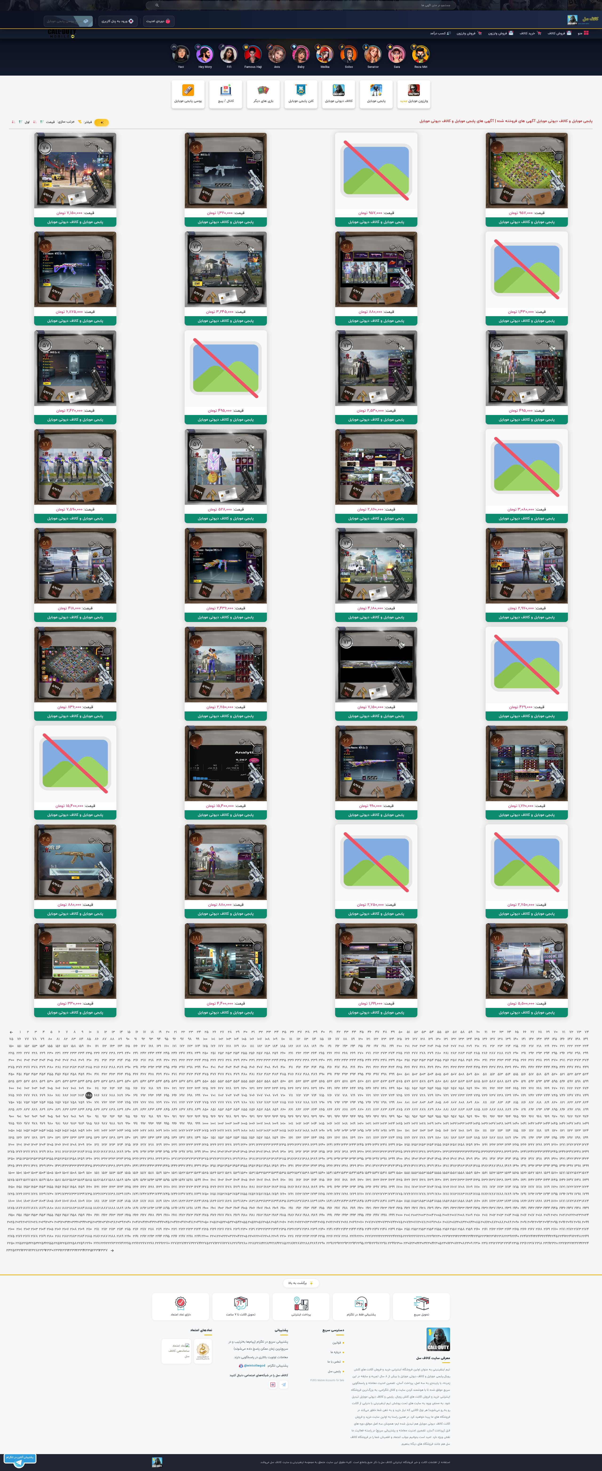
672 (570, 1088)
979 (42, 1123)
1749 (197, 1194)
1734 (81, 1194)
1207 (65, 1145)
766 (135, 1102)
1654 (42, 1187)
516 (523, 1074)
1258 (461, 1145)
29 (237, 1032)
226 (19, 1053)
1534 (275, 1173)
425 (399, 1067)
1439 (119, 1166)
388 (112, 1067)
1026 (407, 1123)
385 (89, 1067)
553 (228, 1081)
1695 (360, 1187)
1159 (275, 1138)
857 (260, 1109)
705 (244, 1095)
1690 (322, 1187)
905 (50, 1116)
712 (298, 1095)
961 (485, 1116)
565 (322, 1081)
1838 (306, 1201)
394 (159, 1067)
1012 (298, 1123)
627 (221, 1088)
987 (104, 1123)
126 (407, 1039)
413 (306, 1067)
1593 (150, 1180)
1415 (516, 1159)
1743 (150, 1194)
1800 (11, 1201)
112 (298, 1039)
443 (539, 1067)
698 (190, 1095)
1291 (135, 1152)
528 (35, 1081)
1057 (65, 1131)
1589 (119, 1180)
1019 (352, 1123)
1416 (523, 1159)
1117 (531, 1131)
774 (197, 1102)
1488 (500, 1166)
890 (516, 1109)
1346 (562, 1152)
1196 (562, 1138)
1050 (11, 1131)
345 (360, 1060)
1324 (391, 1152)
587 (492, 1081)
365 (516, 1060)
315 (128, 1060)
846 (174, 1109)
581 (445, 1081)
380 (50, 1067)
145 (554, 1039)
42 (339, 1032)
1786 (484, 1194)
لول (27, 122)
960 (477, 1116)
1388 (306, 1159)
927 (221, 1116)
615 (127, 1088)
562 (298, 1081)
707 (260, 1095)
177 (220, 1046)
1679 (236, 1187)
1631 (446, 1180)
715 (321, 1095)
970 (554, 1116)
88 (112, 1039)
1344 (546, 1152)
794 (353, 1102)
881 (445, 1109)
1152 (221, 1138)
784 (275, 1102)
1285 (88, 1152)
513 (500, 1074)
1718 (539, 1187)
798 (384, 1102)
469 (159, 1074)
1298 (189, 1152)
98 (190, 1039)
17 (144, 1032)
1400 (399, 1159)
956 (446, 1116)
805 (438, 1102)
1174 (391, 1138)
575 (399, 1081)
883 (461, 1109)
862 (298, 1109)
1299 (197, 1152)
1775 (399, 1194)
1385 (282, 1159)
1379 (236, 1159)
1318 (345, 1152)
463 (112, 1074)
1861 (484, 1201)
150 (11, 1046)
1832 (259, 1201)
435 (477, 1067)
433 (461, 1067)
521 (562, 1074)
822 (570, 1102)
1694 (353, 1187)
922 (182, 1116)
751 (19, 1102)
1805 (50, 1201)
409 (275, 1067)
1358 (73, 1159)
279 (430, 1053)
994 (159, 1123)
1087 (298, 1131)
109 (275, 1039)
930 (244, 1116)
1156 (252, 1138)
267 (337, 1053)
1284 (81, 1152)
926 (213, 1116)
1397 (375, 1159)
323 (189, 1060)
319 (158, 1060)
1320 (360, 1152)
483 (267, 1074)
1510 (89, 1173)
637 (298, 1088)
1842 (337, 1201)
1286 (96, 1152)
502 (415, 1074)
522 (570, 1074)
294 (547, 1053)
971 (562, 1116)
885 (477, 1109)
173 (190, 1046)
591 (523, 1081)
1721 (562, 1187)
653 (423, 1088)
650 (399, 1088)
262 (298, 1053)
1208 (73, 1145)
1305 (244, 1152)
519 (546, 1074)
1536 (290, 1173)
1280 (50, 1152)
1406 (446, 1159)
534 (81, 1081)
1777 (414, 1194)
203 (423, 1046)
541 (135, 1081)
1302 (220, 1152)
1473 (383, 1166)
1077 (220, 1131)
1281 (58, 1152)
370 (554, 1060)
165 (127, 1046)
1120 (554, 1131)
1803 (34, 1201)
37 (299, 1032)
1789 (507, 1194)
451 (19, 1074)
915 (127, 1116)
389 (120, 1067)
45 (362, 1032)
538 (112, 1081)
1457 (259, 1166)
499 (391, 1074)
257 (260, 1053)
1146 (174, 1138)
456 (58, 1074)
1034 (469, 1123)
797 (376, 1102)
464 (120, 1074)
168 (151, 1046)
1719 (547, 1187)
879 (430, 1109)
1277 (26, 1152)
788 (306, 1102)
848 (190, 1109)
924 (197, 1116)
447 (570, 1067)
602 (26, 1088)
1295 (166, 1152)
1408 (461, 1159)
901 (19, 1116)
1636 (484, 1180)
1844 (352, 1201)
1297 (182, 1152)
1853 (422, 1201)
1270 (554, 1145)
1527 (220, 1173)
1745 (166, 1194)
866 (329, 1109)
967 (531, 1116)
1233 (267, 1145)
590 (516, 1081)
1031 (446, 1123)
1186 (484, 1138)
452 (27, 1074)
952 (415, 1116)
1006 (252, 1123)
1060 (89, 1131)
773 (189, 1102)
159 (81, 1046)
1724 (585, 1187)
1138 (112, 1138)
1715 (516, 1187)
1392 (337, 1159)
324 (197, 1060)
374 (585, 1060)
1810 (89, 1201)
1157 (260, 1138)
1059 (81, 1131)
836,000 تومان (69, 707)
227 (27, 1053)
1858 (461, 1201)
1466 (329, 1166)
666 (523, 1088)
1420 (554, 1159)
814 (508, 1102)
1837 (298, 1201)
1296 (174, 1152)
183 (267, 1046)
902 (26, 1116)
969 (546, 1116)
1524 (197, 1173)
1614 (314, 1180)
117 (337, 1039)
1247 (375, 1145)
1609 (275, 1180)
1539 (313, 1173)
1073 (189, 1131)
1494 (546, 1166)
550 (205, 1081)
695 (166, 1095)
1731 (58, 1194)
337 (298, 1060)
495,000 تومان (521, 410)
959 (469, 1116)
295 (554, 1053)
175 (205, 1046)
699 (197, 1095)
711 (291, 1095)
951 (407, 1116)
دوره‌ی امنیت (155, 21)
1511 (96, 1173)
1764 (313, 1194)
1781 (446, 1194)
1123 (578, 1131)
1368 (150, 1159)
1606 (252, 1180)
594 (547, 1081)
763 (112, 1102)
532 (66, 1081)
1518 (151, 1173)
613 (112, 1088)
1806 (58, 1201)
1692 (337, 1187)
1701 (407, 1187)
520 (554, 1074)
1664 (120, 1187)
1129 (42, 1138)
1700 (399, 1187)
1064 (120, 1131)
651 (407, 1088)
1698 (384, 1187)
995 (166, 1123)
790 (322, 1102)
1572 (569, 1173)
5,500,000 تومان (520, 1003)
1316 (330, 1152)
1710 (477, 1187)
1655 (50, 1187)
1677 (220, 1187)
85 (89, 1039)
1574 (585, 1173)
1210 (89, 1145)
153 (34, 1046)
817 (531, 1102)
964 (508, 1116)
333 (267, 1060)
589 (508, 1081)
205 (438, 1046)
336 (291, 1060)
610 (89, 1088)
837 (104, 1109)
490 (322, 1074)
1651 (19, 1187)
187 (298, 1046)
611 (97, 1088)
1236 (290, 1145)
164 (120, 1046)
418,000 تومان (69, 608)
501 (407, 1074)
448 (578, 1067)
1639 (508, 1180)
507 (454, 1074)
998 (190, 1123)
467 (143, 1074)
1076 (213, 1131)
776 (213, 1102)
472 (182, 1074)
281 (446, 1053)
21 (175, 1032)
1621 (368, 1180)
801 (407, 1102)
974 (586, 1116)
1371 (174, 1159)
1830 (244, 1201)
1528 (228, 1173)
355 (438, 1060)
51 (408, 1032)
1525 (205, 1173)
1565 (515, 1173)
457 (66, 1074)
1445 (166, 1166)
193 (345, 1046)
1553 (422, 1173)
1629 (430, 1180)
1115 (515, 1131)
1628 (422, 1180)
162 (104, 1046)
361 (484, 1060)
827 (27, 1109)
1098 (384, 1131)
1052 (27, 1131)
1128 (35, 1138)
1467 (337, 1166)
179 (236, 1046)
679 (42, 1095)
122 (376, 1039)
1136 (97, 1138)
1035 (476, 1123)
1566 (523, 1173)
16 (136, 1032)
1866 (523, 1201)
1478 (422, 1166)
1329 (430, 1152)
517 (531, 1074)
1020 (360, 1123)
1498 (577, 1166)
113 (306, 1039)
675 (11, 1095)
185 (282, 1046)
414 (314, 1067)
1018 (345, 1123)
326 (213, 1060)
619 (159, 1088)
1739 (119, 1194)
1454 (236, 1166)
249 (197, 1053)
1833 (267, 1201)
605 (50, 1088)
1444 (158, 1166)
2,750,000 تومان (219, 707)
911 (97, 1116)
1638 (500, 1180)
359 (469, 1060)
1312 (298, 1152)
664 (508, 1088)
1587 (104, 1180)
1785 (476, 1194)
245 (166, 1053)
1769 (353, 1194)
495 (361, 1074)
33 (268, 1032)
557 (260, 1081)
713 (306, 1095)
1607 (260, 1180)
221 (562, 1046)
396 (174, 1067)
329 (236, 1060)
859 (275, 1109)
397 (182, 1067)
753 (34, 1102)
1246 (368, 1145)
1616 (329, 1180)
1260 (477, 1145)
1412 (492, 1159)
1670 (166, 1187)
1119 (547, 1131)
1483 (461, 1166)
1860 (477, 1201)
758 (73, 1102)
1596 (174, 1180)
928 (228, 1116)
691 (135, 1095)
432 (454, 1067)
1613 (306, 1180)
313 (112, 1060)
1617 (337, 1180)
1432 (65, 1166)
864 (314, 1109)
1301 (213, 1152)
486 (291, 1074)
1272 (569, 1145)
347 (376, 1060)
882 (454, 1109)
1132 (66, 1138)
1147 (182, 1138)
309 (81, 1060)
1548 (383, 1173)
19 (160, 1032)
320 (167, 1060)
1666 (136, 1187)
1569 (547, 1173)
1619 (352, 1180)
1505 (50, 1173)
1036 (484, 1123)
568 (345, 1081)
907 (65, 1116)
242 (143, 1053)
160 (89, 1046)
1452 (220, 1166)
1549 (391, 1173)
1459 (275, 1166)
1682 (259, 1187)
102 (221, 1039)
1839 (313, 1201)
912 (104, 1116)
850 (205, 1109)
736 (485, 1095)
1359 (81, 1159)
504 (430, 1074)
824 (585, 1102)
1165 (322, 1138)
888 (500, 1109)
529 (42, 1081)
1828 (228, 1201)
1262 (492, 1145)
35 (284, 1032)
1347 (569, 1152)
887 (492, 1109)
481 (251, 1074)
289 (508, 1053)
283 (461, 1053)
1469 (353, 1166)
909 (81, 1116)
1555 (438, 1173)
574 (391, 1081)
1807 (65, 1201)
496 (368, 1074)
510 (477, 1074)
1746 (174, 1194)
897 (570, 1109)
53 (424, 1032)
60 (478, 1032)
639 (314, 1088)
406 (252, 1067)
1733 (73, 1194)
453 (34, 1074)
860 (283, 1109)
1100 (399, 1131)
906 (57, 1116)
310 (89, 1060)
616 (135, 1088)
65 (517, 1032)
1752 (220, 1194)
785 (283, 1102)
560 (283, 1081)
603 (34, 1088)
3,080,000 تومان (520, 509)
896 (562, 1109)
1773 (383, 1194)
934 (275, 1116)
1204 (42, 1145)
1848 (383, 1201)
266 (329, 1053)
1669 (159, 1187)
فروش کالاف (556, 33)
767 (143, 1102)
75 (11, 1039)
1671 (174, 1187)
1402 (415, 1159)
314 (120, 1060)
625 (205, 1088)
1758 (267, 1194)
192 (337, 1046)
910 (89, 1116)
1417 (531, 1159)
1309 (275, 1152)
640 (322, 1088)
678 (35, 1095)
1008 (267, 1123)
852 (221, 1109)
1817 (143, 1201)
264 (314, 1053)
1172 (376, 1138)
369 (547, 1060)
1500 (11, 1173)
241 (135, 1053)
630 (244, 1088)
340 (322, 1060)
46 (369, 1032)
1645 (554, 1180)
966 (523, 1116)
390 (128, 1067)
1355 (50, 1159)
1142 (143, 1138)
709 (275, 1095)
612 (104, 1088)
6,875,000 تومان (69, 312)
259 (275, 1053)
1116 (523, 1131)
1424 (585, 1159)
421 (368, 1067)
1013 (306, 1123)
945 (361, 1116)
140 (515, 1039)
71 (563, 1032)
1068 (151, 1131)
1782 (453, 1194)
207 (453, 1046)
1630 (438, 1180)
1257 (453, 1145)
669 (546, 1088)
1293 (150, 1152)
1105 (438, 1131)
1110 (477, 1131)
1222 (182, 1145)
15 (129, 1032)
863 (306, 1109)
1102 (415, 1131)
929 (236, 1116)
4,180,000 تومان (370, 608)
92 (143, 1039)
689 (120, 1095)
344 (352, 1060)
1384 (275, 1159)
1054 (42, 1131)
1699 (392, 1187)
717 (337, 1095)
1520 (166, 1173)
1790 (516, 1194)
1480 (438, 1166)
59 (470, 1032)
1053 (34, 1131)
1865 (515, 1201)
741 (523, 1095)
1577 (26, 1180)
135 (477, 1039)
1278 (34, 1152)
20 (168, 1032)
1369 (158, 1159)
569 (353, 1081)
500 (399, 1074)
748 (578, 1095)
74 (587, 1032)
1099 (392, 1131)
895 (555, 1109)
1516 (135, 1173)
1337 (492, 1152)
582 (454, 1081)
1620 (360, 1180)
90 (127, 1039)
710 (283, 1095)
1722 (569, 1187)
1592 (143, 1180)
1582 (65, 1180)
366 (523, 1060)
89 (120, 1039)
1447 (181, 1166)
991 (135, 1123)
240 (128, 1053)
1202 (27, 1145)
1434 (81, 1166)
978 (35, 1123)
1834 (275, 1201)
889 (508, 1109)
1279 (42, 1152)
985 (89, 1123)
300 (11, 1060)
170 (166, 1046)
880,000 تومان (370, 312)
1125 (11, 1138)
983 (73, 1123)
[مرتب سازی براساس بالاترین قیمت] (42, 122)
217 (531, 1046)
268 (345, 1053)
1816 (135, 1201)
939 (314, 1116)
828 (35, 1109)
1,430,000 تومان (521, 312)
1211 (96, 1145)
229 (42, 1053)
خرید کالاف (527, 33)
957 (454, 1116)
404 (236, 1067)
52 (416, 1032)
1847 (375, 1201)
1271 (562, 1145)
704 (236, 1095)
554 (236, 1081)
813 (500, 1102)
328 (229, 1060)
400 (205, 1067)
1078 (228, 1131)
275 (399, 1053)
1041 (523, 1123)
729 (430, 1095)
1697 (376, 1187)
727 (415, 1095)
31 (253, 1032)
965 (516, 1116)
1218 (151, 1145)
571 (368, 1081)
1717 (531, 1187)
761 (96, 1102)
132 (453, 1039)
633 (267, 1088)
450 (11, 1074)
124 (391, 1039)
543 (151, 1081)
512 (492, 1074)
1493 (538, 1166)
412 (298, 1067)
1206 (58, 1145)
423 (384, 1067)
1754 (236, 1194)
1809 (81, 1201)
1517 (143, 1173)
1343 (538, 1152)
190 (322, 1046)
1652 (27, 1187)
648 (384, 1088)
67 (532, 1032)
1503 (34, 1173)
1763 (306, 1194)
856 (252, 1109)
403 (229, 1067)
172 (182, 1046)
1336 (484, 1152)
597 (570, 1081)
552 (221, 1081)
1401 (407, 1159)
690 (127, 1095)
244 (159, 1053)
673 (578, 1088)
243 (151, 1053)
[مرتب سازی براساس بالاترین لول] (21, 122)
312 (104, 1060)
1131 (57, 1138)
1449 (197, 1166)
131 (446, 1039)
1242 (337, 1145)
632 (260, 1088)
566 (329, 1081)
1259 (469, 1145)
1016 (329, 1123)
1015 (322, 1123)
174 (197, 1046)
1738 (112, 1194)
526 (19, 1081)
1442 (143, 1166)
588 (500, 1081)
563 (306, 1081)
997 (182, 1123)
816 (523, 1102)
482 (260, 1074)
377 (27, 1067)
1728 (34, 1194)
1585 (88, 1180)
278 (423, 1053)
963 (500, 1116)
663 (500, 1088)
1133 (73, 1138)
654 (430, 1088)
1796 (562, 1194)
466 (135, 1074)
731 (446, 1095)
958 (461, 1116)
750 (11, 1102)
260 (282, 1053)
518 (539, 1074)
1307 (259, 1152)
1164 (314, 1138)
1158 (267, 1138)
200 (399, 1046)
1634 (469, 1180)
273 (384, 1053)
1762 (298, 1194)
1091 (329, 1131)
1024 (391, 1123)
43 (346, 1032)
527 (27, 1081)
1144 (159, 1138)
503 (423, 1074)
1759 (275, 1194)
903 (34, 1116)
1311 (290, 1152)
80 (50, 1039)
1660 (89, 1187)
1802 (27, 1201)
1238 (306, 1145)
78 (34, 1039)
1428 (34, 1166)
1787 (492, 1194)
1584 (81, 1180)
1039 (508, 1123)
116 (329, 1039)
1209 (81, 1145)
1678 (228, 1187)
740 (516, 1095)
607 (65, 1088)
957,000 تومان (521, 213)
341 (329, 1060)
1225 (205, 1145)
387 (104, 1067)
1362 (104, 1159)
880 (438, 1109)
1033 (461, 1123)
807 (454, 1102)
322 (182, 1060)
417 (337, 1067)
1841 (329, 1201)
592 (531, 1081)
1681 (252, 1187)
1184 (469, 1138)
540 (128, 1081)
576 (407, 1081)
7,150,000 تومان (69, 213)
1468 (344, 1166)
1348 (577, 1152)
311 (97, 1060)
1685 (282, 1187)
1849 (391, 1201)
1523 (189, 1173)
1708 (461, 1187)
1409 (469, 1159)
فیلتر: (88, 122)
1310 (283, 1152)
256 (252, 1053)
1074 (197, 1131)
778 (229, 1102)
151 (19, 1046)
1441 (135, 1166)
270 (360, 1053)
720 (360, 1095)
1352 (26, 1159)
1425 (11, 1166)
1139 (120, 1138)
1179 (430, 1138)
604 (42, 1088)
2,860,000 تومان (370, 509)
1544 (352, 1173)
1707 (453, 1187)
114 (314, 1039)
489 (314, 1074)
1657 (65, 1187)
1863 (500, 1201)
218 (539, 1046)
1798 (577, 1194)
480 (244, 1074)
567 (337, 1081)
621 (174, 1088)
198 (383, 1046)
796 (368, 1102)
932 (260, 1116)
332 (259, 1060)
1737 (104, 1194)
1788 (500, 1194)
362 (492, 1060)
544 (159, 1081)
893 (539, 1109)
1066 (136, 1131)
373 (577, 1060)
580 (438, 1081)
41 (330, 1032)
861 (290, 1109)
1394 (352, 1159)
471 (174, 1074)
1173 (384, 1138)
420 (360, 1067)
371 (562, 1060)
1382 (259, 1159)
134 (469, 1039)
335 (282, 1060)
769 (159, 1102)
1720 (554, 1187)
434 (469, 1067)
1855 (438, 1201)
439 (508, 1067)
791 (329, 1102)
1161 (291, 1138)
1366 (135, 1159)
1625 (399, 1180)
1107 (453, 1131)
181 (252, 1046)
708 (267, 1095)
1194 (547, 1138)
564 (314, 1081)
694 (159, 1095)
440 (516, 1067)
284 (469, 1053)
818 (539, 1102)
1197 (570, 1138)
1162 (298, 1138)
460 (89, 1074)
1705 (438, 1187)
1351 (19, 1159)
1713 (500, 1187)
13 (113, 1032)
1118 (539, 1131)
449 (586, 1067)
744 (547, 1095)
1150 (205, 1138)
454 (42, 1074)
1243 (344, 1145)
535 (89, 1081)
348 (383, 1060)
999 (197, 1123)
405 (244, 1067)
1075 (205, 1131)
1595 (166, 1180)
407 (260, 1067)
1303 (228, 1152)
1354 (42, 1159)
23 (191, 1032)
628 (228, 1088)
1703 (422, 1187)
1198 (578, 1138)
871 (368, 1109)
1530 (244, 1173)
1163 (306, 1138)
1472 (375, 1166)
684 (81, 1095)
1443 (150, 1166)
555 (244, 1081)
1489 (507, 1166)
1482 (453, 1166)
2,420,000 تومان (69, 410)
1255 (438, 1145)
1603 (228, 1180)
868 (345, 1109)
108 (267, 1039)
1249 (391, 1145)
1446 (174, 1166)
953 (423, 1116)
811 (485, 1102)
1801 (19, 1201)
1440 (127, 1166)
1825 (205, 1201)
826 (19, 1109)
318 (151, 1060)
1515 (128, 1173)
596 (562, 1081)
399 (197, 1067)
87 (104, 1039)
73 (579, 1032)
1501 (19, 1173)
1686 (291, 1187)
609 (81, 1088)
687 (104, 1095)
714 (314, 1095)
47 (377, 1032)
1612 (298, 1180)
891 (523, 1109)
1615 (322, 1180)
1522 (181, 1173)
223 (578, 1046)
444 (547, 1067)
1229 (236, 1145)
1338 (500, 1152)
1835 (282, 1201)
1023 (383, 1123)
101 (213, 1039)
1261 (484, 1145)
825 (11, 1109)
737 (492, 1095)
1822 (181, 1201)
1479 (430, 1166)
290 (515, 1053)
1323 (383, 1152)
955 (438, 1116)
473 (189, 1074)
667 (531, 1088)
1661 (96, 1187)
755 (50, 1102)
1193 (539, 1138)
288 (500, 1053)
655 (438, 1088)
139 (508, 1039)
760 (89, 1102)
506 (446, 1074)
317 (143, 1060)
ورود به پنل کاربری (114, 21)
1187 (492, 1138)
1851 (407, 1201)
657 (454, 1088)
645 (361, 1088)
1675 (205, 1187)
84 (81, 1039)
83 (73, 1039)
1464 (313, 1166)
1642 (531, 1180)
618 (151, 1088)
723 (384, 1095)
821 (562, 1102)
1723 (577, 1187)
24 (199, 1032)
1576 (19, 1180)
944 (353, 1116)
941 (329, 1116)
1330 (438, 1152)
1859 (469, 1201)
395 (166, 1067)
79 (42, 1039)
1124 (586, 1131)
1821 (174, 1201)
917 (143, 1116)
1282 (65, 1152)
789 (314, 1102)
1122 (570, 1131)
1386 (290, 1159)
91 (135, 1039)
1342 (531, 1152)
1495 (554, 1166)
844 (159, 1109)
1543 (344, 1173)
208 (461, 1046)
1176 (407, 1138)
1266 (523, 1145)
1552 (414, 1173)
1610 (282, 1180)
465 (128, 1074)
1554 (430, 1173)
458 (73, 1074)
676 (19, 1095)
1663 (112, 1187)
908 (73, 1116)
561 (290, 1081)
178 (228, 1046)
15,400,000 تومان (220, 806)
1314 (314, 1152)
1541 (329, 1173)
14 (121, 1032)
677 (27, 1095)
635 (283, 1088)
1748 (189, 1194)
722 (376, 1095)
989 (120, 1123)
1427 (26, 1166)
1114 (508, 1131)
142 (531, 1039)
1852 (414, 1201)
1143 (151, 1138)
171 (174, 1046)
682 (65, 1095)
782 (260, 1102)
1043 (538, 1123)
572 (376, 1081)
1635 (476, 1180)
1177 (415, 1138)
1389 (313, 1159)
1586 (96, 1180)
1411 (484, 1159)
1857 (453, 1201)
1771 (368, 1194)
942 (337, 1116)
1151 (213, 1138)
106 (252, 1039)
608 (73, 1088)
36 (292, 1032)
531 (58, 1081)
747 (570, 1095)
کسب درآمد (438, 33)
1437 (104, 1166)
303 (35, 1060)
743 (539, 1095)
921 (174, 1116)
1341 (523, 1152)
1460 (283, 1166)
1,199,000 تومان (370, 1003)
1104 (430, 1131)
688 (112, 1095)
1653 (34, 1187)
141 (524, 1039)
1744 (158, 1194)
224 (586, 1046)
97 (182, 1039)
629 (236, 1088)
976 (19, 1123)
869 (353, 1109)
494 (353, 1074)
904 (42, 1116)
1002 (221, 1123)
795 (361, 1102)
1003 (228, 1123)
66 (524, 1032)
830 (50, 1109)
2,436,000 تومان (219, 608)
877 (415, 1109)
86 (97, 1039)
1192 (531, 1138)
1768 (344, 1194)
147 (570, 1039)
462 (104, 1074)
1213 (112, 1145)
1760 (283, 1194)
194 (352, 1046)
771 (174, 1102)
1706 (446, 1187)
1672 (182, 1187)
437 (492, 1067)
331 (252, 1060)
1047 (569, 1123)
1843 (344, 1201)
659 (469, 1088)
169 (159, 1046)
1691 (329, 1187)
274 (391, 1053)
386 (97, 1067)
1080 (244, 1131)
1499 (585, 1166)
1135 (89, 1138)
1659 (81, 1187)
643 (345, 1088)
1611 (291, 1180)
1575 (11, 1180)
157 (65, 1046)
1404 (430, 1159)
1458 (267, 1166)
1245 (360, 1145)
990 (127, 1123)
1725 (11, 1194)
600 (11, 1088)
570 (361, 1081)
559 (275, 1081)
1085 (282, 1131)
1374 (197, 1159)
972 (570, 1116)
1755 (244, 1194)
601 (19, 1088)
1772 (375, 1194)
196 (368, 1046)
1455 (244, 1166)
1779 (430, 1194)
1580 (50, 1180)
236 (97, 1053)
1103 (423, 1131)
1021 (368, 1123)
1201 (19, 1145)
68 (540, 1032)
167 (143, 1046)
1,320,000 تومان (220, 213)
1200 (11, 1145)
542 (143, 1081)
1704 (430, 1187)
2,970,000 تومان (521, 608)
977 (27, 1123)
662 (492, 1088)
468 (151, 1074)
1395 (360, 1159)
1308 (267, 1152)
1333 (461, 1152)
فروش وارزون (497, 33)
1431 (58, 1166)
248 (190, 1053)
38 (307, 1032)
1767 (337, 1194)
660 (477, 1088)
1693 (345, 1187)
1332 (453, 1152)
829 (42, 1109)
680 (50, 1095)
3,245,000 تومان (220, 312)
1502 (27, 1173)
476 (213, 1074)
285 (477, 1053)
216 (523, 1046)
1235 (282, 1145)
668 (539, 1088)
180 (244, 1046)
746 (562, 1095)
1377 (220, 1159)
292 (531, 1053)
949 (391, 1116)
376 (19, 1067)
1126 (19, 1138)
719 (352, 1095)
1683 (267, 1187)
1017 (337, 1123)
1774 (391, 1194)
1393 (344, 1159)
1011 (291, 1123)
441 (523, 1067)
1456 (251, 1166)
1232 (259, 1145)
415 (321, 1067)
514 (508, 1074)
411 (291, 1067)
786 (291, 1102)
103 (228, 1039)
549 (198, 1081)
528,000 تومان (220, 509)
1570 (554, 1173)
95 (166, 1039)
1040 (516, 1123)
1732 (65, 1194)
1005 (244, 1123)
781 (251, 1102)
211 (485, 1046)
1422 (569, 1159)
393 (151, 1067)
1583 (73, 1180)
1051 (19, 1131)
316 (135, 1060)
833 (73, 1109)
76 (19, 1039)
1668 (151, 1187)
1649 (585, 1180)
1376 (213, 1159)
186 (290, 1046)
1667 (143, 1187)
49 (393, 1032)
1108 (461, 1131)
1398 (383, 1159)
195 (360, 1046)
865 (322, 1109)
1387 (298, 1159)
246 (174, 1053)
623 (190, 1088)
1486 (484, 1166)
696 (174, 1095)
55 (439, 1032)
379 (42, 1067)
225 (11, 1053)
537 (104, 1081)
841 (135, 1109)
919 (159, 1116)
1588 (112, 1180)
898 (578, 1109)
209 (469, 1046)
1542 (337, 1173)
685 (89, 1095)
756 (58, 1102)
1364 (119, 1159)
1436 (96, 1166)
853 (228, 1109)
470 (167, 1074)
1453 (228, 1166)
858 (267, 1109)
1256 (446, 1145)
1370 (166, 1159)
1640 (516, 1180)
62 (493, 1032)
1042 (531, 1123)
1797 (569, 1194)
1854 (430, 1201)
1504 (42, 1173)
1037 (492, 1123)
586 (485, 1081)
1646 (562, 1180)
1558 (461, 1173)
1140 (128, 1138)
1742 (143, 1194)
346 (368, 1060)
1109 (469, 1131)
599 (585, 1081)
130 (438, 1039)
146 (562, 1039)
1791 (523, 1194)
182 (259, 1046)
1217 (143, 1145)
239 (120, 1053)
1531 (252, 1173)
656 (446, 1088)
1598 (189, 1180)
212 (492, 1046)
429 (430, 1067)
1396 (368, 1159)
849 (198, 1109)
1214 (120, 1145)
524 (585, 1074)
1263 (500, 1145)
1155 (244, 1138)
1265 (515, 1145)
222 (570, 1046)
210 (477, 1046)
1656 (58, 1187)
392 (143, 1067)
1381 (252, 1159)
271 (368, 1053)
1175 (399, 1138)
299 (585, 1053)
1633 (461, 1180)
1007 (260, 1123)
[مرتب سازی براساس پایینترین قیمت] (35, 122)
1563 (500, 1173)
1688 (306, 1187)
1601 (213, 1180)
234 (81, 1053)
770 (167, 1102)
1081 (252, 1131)
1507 (65, 1173)
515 (515, 1074)
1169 (352, 1138)
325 (205, 1060)
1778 (422, 1194)
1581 (58, 1180)
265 (322, 1053)
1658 (73, 1187)
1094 (353, 1131)
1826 (213, 1201)
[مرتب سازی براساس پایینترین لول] (14, 122)
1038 (500, 1123)
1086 (291, 1131)
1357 (65, 1159)
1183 (461, 1138)
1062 (104, 1131)
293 (539, 1053)
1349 (585, 1152)
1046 (562, 1123)
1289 (120, 1152)
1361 (97, 1159)
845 (166, 1109)
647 (376, 1088)
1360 (89, 1159)
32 (261, 1032)
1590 (128, 1180)
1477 (414, 1166)
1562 (492, 1173)
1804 (42, 1201)
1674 (197, 1187)
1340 (515, 1152)
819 (546, 1102)
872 (376, 1109)
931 (252, 1116)
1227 (220, 1145)
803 (423, 1102)
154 (42, 1046)
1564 (507, 1173)
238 (112, 1053)
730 (438, 1095)
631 (252, 1088)
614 (120, 1088)
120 (360, 1039)
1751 (213, 1194)
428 (423, 1067)
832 (66, 1109)
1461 (290, 1166)
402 (221, 1067)
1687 (298, 1187)
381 (58, 1067)
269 (352, 1053)
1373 (189, 1159)
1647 (569, 1180)
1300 (205, 1152)
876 (407, 1109)
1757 (259, 1194)
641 (329, 1088)
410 (283, 1067)
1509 (81, 1173)
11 (98, 1032)
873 (383, 1109)
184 (275, 1046)
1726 (19, 1194)
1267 (531, 1145)
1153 (229, 1138)
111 (290, 1039)
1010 (282, 1123)
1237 (298, 1145)
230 (50, 1053)
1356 (57, 1159)
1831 (252, 1201)
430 (438, 1067)
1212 (104, 1145)
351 (407, 1060)
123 (383, 1039)
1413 (500, 1159)
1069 (159, 1131)
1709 (469, 1187)
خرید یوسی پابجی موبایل (64, 21)
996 (174, 1123)
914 (120, 1116)
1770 (360, 1194)
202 (415, 1046)
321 (174, 1060)
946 (368, 1116)
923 (190, 1116)
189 (314, 1046)
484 (275, 1074)
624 (197, 1088)
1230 (244, 1145)
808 (461, 1102)
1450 (205, 1166)
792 (337, 1102)
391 (135, 1067)
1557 (453, 1173)
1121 (562, 1131)
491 (329, 1074)
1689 (314, 1187)
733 (461, 1095)
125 (399, 1039)
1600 (205, 1180)
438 (500, 1067)
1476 (407, 1166)
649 (391, 1088)
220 (554, 1046)
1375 (205, 1159)
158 (73, 1046)
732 (454, 1095)
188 (306, 1046)
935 (283, 1116)
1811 (96, 1201)
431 (446, 1067)
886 (485, 1109)
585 (477, 1081)
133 (461, 1039)
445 (554, 1067)
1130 (50, 1138)
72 (571, 1032)
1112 (492, 1131)
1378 (228, 1159)
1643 (538, 1180)
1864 (507, 1201)
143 (539, 1039)
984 (81, 1123)
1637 (492, 1180)
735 (477, 1095)
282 (454, 1053)
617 (143, 1088)
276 (407, 1053)
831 (58, 1109)
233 (73, 1053)
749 (586, 1095)
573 (383, 1081)
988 (112, 1123)
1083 (267, 1131)
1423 (577, 1159)
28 (230, 1032)
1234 (275, 1145)
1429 (42, 1166)
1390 (321, 1159)
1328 (422, 1152)
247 (182, 1053)
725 (399, 1095)
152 (26, 1046)
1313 (306, 1152)
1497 (569, 1166)
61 (486, 1032)
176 (213, 1046)
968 (539, 1116)
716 (329, 1095)
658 (461, 1088)
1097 (376, 1131)
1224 (197, 1145)
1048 (577, 1123)
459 (81, 1074)
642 (337, 1088)
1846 (368, 1201)
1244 (352, 1145)
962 (492, 1116)
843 (151, 1109)
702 (221, 1095)
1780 (438, 1194)
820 (554, 1102)
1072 (182, 1131)
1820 (166, 1201)
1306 (252, 1152)
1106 (445, 1131)
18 (152, 1032)
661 (485, 1088)
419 (352, 1067)
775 (205, 1102)
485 (283, 1074)
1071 (174, 1131)
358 (461, 1060)
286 (484, 1053)
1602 (221, 1180)
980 (50, 1123)
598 (578, 1081)
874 (391, 1109)
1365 (127, 1159)
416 (329, 1067)
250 (205, 1053)
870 (361, 1109)
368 (539, 1060)
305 (50, 1060)
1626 (407, 1180)
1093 (345, 1131)
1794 (546, 1194)
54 (431, 1032)
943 (345, 1116)
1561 (484, 1173)
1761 (290, 1194)
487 (298, 1074)
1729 (42, 1194)
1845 (360, 1201)
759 (81, 1102)
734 (469, 1095)
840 (128, 1109)
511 (485, 1074)
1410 (477, 1159)
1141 (135, 1138)
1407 (453, 1159)
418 (345, 1067)
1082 (259, 1131)
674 (586, 1088)
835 (89, 1109)
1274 (585, 1145)
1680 (244, 1187)
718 (345, 1095)
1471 (368, 1166)
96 (174, 1039)
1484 (469, 1166)
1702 (415, 1187)
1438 (112, 1166)
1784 (469, 1194)
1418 (539, 1159)
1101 (407, 1131)
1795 (554, 1194)
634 (275, 1088)
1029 (430, 1123)
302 (27, 1060)
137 (492, 1039)
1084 (275, 1131)
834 (81, 1109)
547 (182, 1081)
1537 (298, 1173)
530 (50, 1081)
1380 (244, 1159)
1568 (538, 1173)
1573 (577, 1173)
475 (205, 1074)
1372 (181, 1159)
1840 (321, 1201)
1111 (485, 1131)
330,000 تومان (69, 1003)
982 (65, 1123)
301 (19, 1060)
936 (290, 1116)
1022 (376, 1123)
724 (391, 1095)
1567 (531, 1173)
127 (414, 1039)
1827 (220, 1201)
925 (205, 1116)
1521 (174, 1173)
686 (96, 1095)
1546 (368, 1173)
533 (73, 1081)
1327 (414, 1152)
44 (354, 1032)
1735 (88, 1194)
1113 (500, 1131)
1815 (128, 1201)
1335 (476, 1152)
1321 (368, 1152)
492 (337, 1074)
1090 (322, 1131)
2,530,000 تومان (370, 410)
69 (548, 1032)
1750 (205, 1194)
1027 (415, 1123)
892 (531, 1109)
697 (182, 1095)
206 (445, 1046)
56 (447, 1032)
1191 (523, 1138)
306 (58, 1060)
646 (368, 1088)
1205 (50, 1145)
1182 (454, 1138)
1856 (445, 1201)
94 (159, 1039)
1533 (267, 1173)
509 (469, 1074)
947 (376, 1116)
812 (492, 1102)
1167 (337, 1138)
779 (236, 1102)
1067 (143, 1131)
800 (399, 1102)
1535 (282, 1173)
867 (337, 1109)
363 (500, 1060)
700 (205, 1095)
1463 (306, 1166)
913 (112, 1116)
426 (407, 1067)
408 (267, 1067)
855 (244, 1109)
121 (368, 1039)
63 (501, 1032)
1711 (484, 1187)
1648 (577, 1180)
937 (298, 1116)
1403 (422, 1159)
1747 (181, 1194)
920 (166, 1116)
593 (539, 1081)
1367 (143, 1159)
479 (236, 1074)
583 (461, 1081)
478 (229, 1074)
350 (399, 1060)
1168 (345, 1138)
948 (384, 1116)
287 (492, 1053)
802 (415, 1102)
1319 (353, 1152)
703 (229, 1095)
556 (252, 1081)
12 (105, 1032)
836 (97, 1109)
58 (462, 1032)
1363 (112, 1159)
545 (166, 1081)
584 (469, 1081)
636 (290, 1088)
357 (453, 1060)
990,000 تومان (370, 806)
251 (213, 1053)
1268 (539, 1145)
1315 (322, 1152)
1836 (290, 1201)
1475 (399, 1166)
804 (430, 1102)
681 (57, 1095)
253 (229, 1053)
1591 (135, 1180)
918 (151, 1116)
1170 (360, 1138)
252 (221, 1053)
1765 (321, 1194)
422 (376, 1067)
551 (213, 1081)
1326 (407, 1152)
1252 (414, 1145)
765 (128, 1102)
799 (391, 1102)
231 (57, 1053)
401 (213, 1067)
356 (446, 1060)
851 (213, 1109)
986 (96, 1123)
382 (66, 1067)
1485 (476, 1166)
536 (97, 1081)
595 (555, 1081)
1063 (112, 1131)
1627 (415, 1180)
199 (391, 1046)
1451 (213, 1166)
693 (151, 1095)
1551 (407, 1173)
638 (306, 1088)
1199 (585, 1138)
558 (267, 1081)
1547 (375, 1173)
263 (306, 1053)
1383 (267, 1159)
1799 (585, 1194)
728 (423, 1095)
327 (221, 1060)
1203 (34, 1145)
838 (112, 1109)
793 (345, 1102)
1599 (197, 1180)
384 (81, 1067)
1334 (469, 1152)
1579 (42, 1180)
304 (42, 1060)
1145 (166, 1138)
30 (245, 1032)
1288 (112, 1152)
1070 (166, 1131)
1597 (181, 1180)
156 (57, 1046)
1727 (26, 1194)
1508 (73, 1173)
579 (430, 1081)
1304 (236, 1152)
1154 (236, 1138)
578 (423, 1081)
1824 (197, 1201)
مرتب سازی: (65, 121)
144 (546, 1039)
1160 (282, 1138)
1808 (73, 1201)
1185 (477, 1138)
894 (547, 1109)
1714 (508, 1187)
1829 (236, 1201)
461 (96, 1074)
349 (391, 1060)
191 (329, 1046)
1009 (275, 1123)
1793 (538, 1194)
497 (376, 1074)
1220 (166, 1145)
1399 (391, 1159)
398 (190, 1067)
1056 (58, 1131)
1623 (383, 1180)
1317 (337, 1152)
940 (322, 1116)
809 (469, 1102)
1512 (104, 1173)
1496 (562, 1166)
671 (562, 1088)
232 (66, 1053)
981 (57, 1123)
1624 (391, 1180)
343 (344, 1060)
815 (515, 1102)
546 (174, 1081)
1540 (321, 1173)
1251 (407, 1145)
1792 (531, 1194)
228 (35, 1053)
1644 (546, 1180)
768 (151, 1102)
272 (376, 1053)
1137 (104, 1138)
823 (578, 1102)
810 (477, 1102)
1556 (445, 1173)
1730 (50, 1194)
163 (112, 1046)
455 (50, 1074)
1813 (112, 1201)
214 (508, 1046)
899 (585, 1109)
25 (207, 1032)
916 (135, 1116)
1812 (104, 1201)
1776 (407, 1194)
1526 (213, 1173)
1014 (314, 1123)
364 (508, 1060)
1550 (399, 1173)
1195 (554, 1138)
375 (11, 1067)
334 (275, 1060)
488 (306, 1074)
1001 (213, 1123)
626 (213, 1088)
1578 (34, 1180)
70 (556, 1032)
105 (244, 1039)
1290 (128, 1152)
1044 (546, 1123)
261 (291, 1053)
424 (391, 1067)
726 (407, 1095)
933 (267, 1116)
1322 (375, 1152)
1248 (383, 1145)
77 (27, 1039)
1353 (34, 1159)
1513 (112, 1173)
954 (430, 1116)
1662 (104, 1187)
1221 (174, 1145)
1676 (213, 1187)
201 (407, 1046)
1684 (275, 1187)
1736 (96, 1194)
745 (554, 1095)
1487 (492, 1166)
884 (469, 1109)
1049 (585, 1123)
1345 (554, 1152)
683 (73, 1095)
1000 (205, 1123)
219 (547, 1046)
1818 (151, 1201)
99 (197, 1039)
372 (570, 1060)
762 (104, 1102)
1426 (19, 1166)
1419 (547, 1159)
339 (314, 1060)
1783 (461, 1194)
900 (11, 1116)
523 (578, 1074)
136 (484, 1039)
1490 (516, 1166)
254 (236, 1053)
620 (166, 1088)
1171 (368, 1138)
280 (438, 1053)
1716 (523, 1187)
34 (276, 1032)
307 (66, 1060)
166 (135, 1046)
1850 (399, 1201)
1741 (135, 1194)
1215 (128, 1145)
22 (183, 1032)
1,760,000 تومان (520, 806)
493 (345, 1074)
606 (57, 1088)
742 (531, 1095)
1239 (313, 1145)
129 (430, 1039)
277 (415, 1053)
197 (376, 1046)
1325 (399, 1152)
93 (151, 1039)
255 (244, 1053)
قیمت (50, 122)
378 (34, 1067)
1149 (197, 1138)
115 (322, 1039)
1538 (306, 1173)
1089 (314, 1131)
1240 (321, 1145)
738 (500, 1095)
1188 (500, 1138)
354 (430, 1060)
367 (531, 1060)
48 (385, 1032)
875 (399, 1109)
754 (42, 1102)
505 (438, 1074)
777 (221, 1102)
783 (267, 1102)
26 (214, 1032)
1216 (135, 1145)
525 (11, 1081)
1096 (368, 1131)
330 (244, 1060)
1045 (554, 1123)
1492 (531, 1166)
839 (120, 1109)
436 (485, 1067)
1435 (88, 1166)
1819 (159, 1201)
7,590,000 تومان (69, 509)
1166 (329, 1138)
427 (415, 1067)
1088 (306, 1131)
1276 (19, 1152)
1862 (492, 1201)
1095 (360, 1131)
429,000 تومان (520, 707)
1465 (321, 1166)
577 (415, 1081)
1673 (189, 1187)
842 (143, 1109)
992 (143, 1123)
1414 (508, 1159)
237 (104, 1053)
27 (222, 1032)
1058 (73, 1131)
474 (197, 1074)
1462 (298, 1166)
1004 (236, 1123)
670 (554, 1088)
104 (236, 1039)
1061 (96, 1131)
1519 (159, 1173)
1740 (127, 1194)
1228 (228, 1145)
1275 (11, 1152)
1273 (577, 1145)
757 (66, 1102)
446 (562, 1067)
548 (190, 1081)
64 (509, 1032)
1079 (236, 1131)
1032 (453, 1123)
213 (500, 1046)
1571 (562, 1173)
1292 (143, 1152)
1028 (422, 1123)
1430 (50, 1166)
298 (578, 1053)
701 (213, 1095)
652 (415, 1088)
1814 (120, 1201)
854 (236, 1109)
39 (315, 1032)
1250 (399, 1145)
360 (477, 1060)
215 (515, 1046)
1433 (73, 1166)
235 (89, 1053)
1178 (423, 1138)
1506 (58, 1173)
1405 (438, 1159)
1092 (337, 1131)
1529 (236, 1173)
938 (306, 1116)
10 (90, 1032)
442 (531, 1067)
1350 (11, 1159)
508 (461, 1074)
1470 (360, 1166)
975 (11, 1123)
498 (384, 1074)
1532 (259, 1173)
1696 (368, 1187)
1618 (345, 1180)
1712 (492, 1187)
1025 (399, 1123)
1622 (376, 1180)
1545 (360, 1173)
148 (577, 1039)
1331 (446, 1152)
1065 (128, 1131)
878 (423, 1109)
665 (516, 1088)
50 (400, 1032)
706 (252, 1095)
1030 (438, 1123)
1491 (523, 1166)
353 (422, 1060)
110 (283, 1039)
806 (446, 1102)
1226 (213, 1145)
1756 (251, 1194)
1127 (27, 1138)
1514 (120, 1173)
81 (57, 1039)
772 (182, 1102)
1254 (430, 1145)
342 (337, 1060)
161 (97, 1046)
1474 (391, 1166)
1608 (267, 1180)
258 (267, 1053)
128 (422, 1039)
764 (120, 1102)
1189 (508, 1138)
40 (323, 1032)
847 (182, 1109)
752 (27, 1102)
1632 (453, 1180)
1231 (252, 1145)
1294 (158, 1152)
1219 (159, 1145)
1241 (330, 1145)
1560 (477, 1173)
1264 (508, 1145)
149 (585, 1039)
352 (415, 1060)
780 (244, 1102)
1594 (158, 1180)
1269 (547, 1145)
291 (523, 1053)
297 (570, 1053)
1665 (128, 1187)
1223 (189, 1145)
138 (500, 1039)
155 (50, 1046)
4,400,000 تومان (220, 1003)
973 (578, 1116)
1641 (523, 1180)
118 (345, 1039)
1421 (562, 1159)
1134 (81, 1138)
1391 (330, 1159)
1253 (422, 1145)
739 (508, 1095)
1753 (228, 1194)
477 (221, 1074)
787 (298, 1102)
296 (562, 1053)
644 (353, 1088)
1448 (189, 1166)
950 (399, 1116)
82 (66, 1039)
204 (430, 1046)
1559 (469, 1173)
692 (143, 1095)
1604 (236, 1180)
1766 (329, 1194)
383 (73, 1067)
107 (259, 1039)
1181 (446, 1138)
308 (73, 1060)
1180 (438, 1138)
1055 (50, 1131)
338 (306, 1060)
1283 (73, 1152)
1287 (104, 1152)
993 (151, 1123)
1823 (189, 1201)
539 (120, 1081)
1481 (446, 1166)
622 (182, 1088)
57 (455, 1032)
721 (368, 1095)
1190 (515, 1138)
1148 (190, 1138)
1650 (11, 1187)
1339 (507, 1152)
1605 (244, 1180)
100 (205, 1039)
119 (353, 1039)
